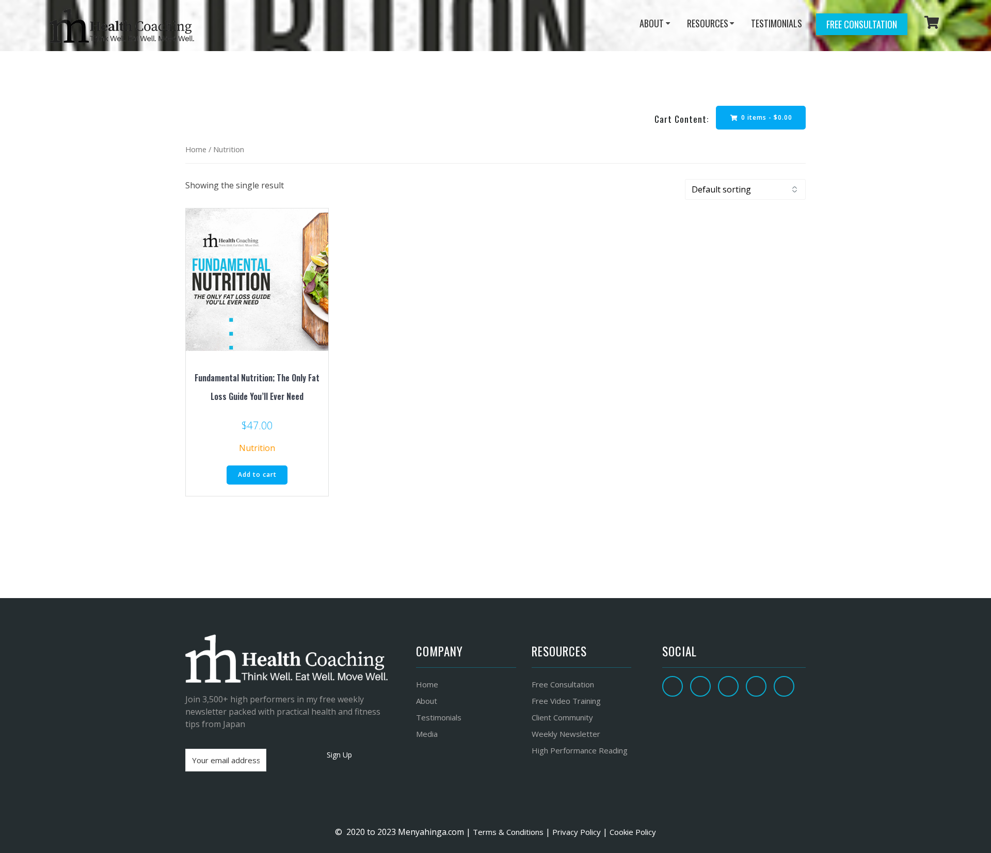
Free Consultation (861, 24)
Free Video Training (566, 701)
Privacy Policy (576, 832)
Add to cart (257, 474)
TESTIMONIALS (776, 23)
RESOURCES (707, 23)
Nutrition (257, 448)
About (426, 701)
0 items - (765, 117)
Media (427, 734)
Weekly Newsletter (566, 734)
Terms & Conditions (507, 832)
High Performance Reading (580, 750)
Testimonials (438, 717)
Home (195, 149)
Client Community (562, 717)
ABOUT (652, 23)
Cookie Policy (633, 832)
